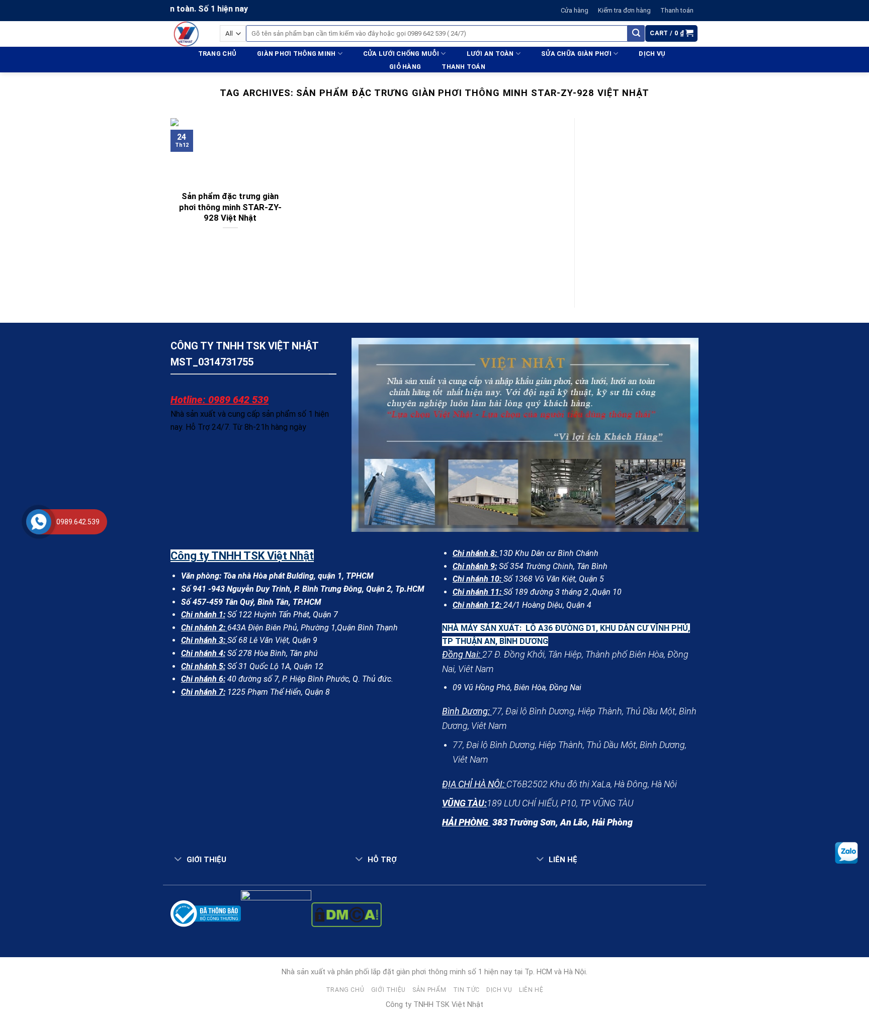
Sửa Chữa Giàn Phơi (576, 53)
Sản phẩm (429, 989)
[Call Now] (38, 521)
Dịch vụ (652, 53)
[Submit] (636, 33)
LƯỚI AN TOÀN (490, 53)
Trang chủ (217, 53)
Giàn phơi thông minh (296, 53)
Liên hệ (531, 989)
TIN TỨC (466, 989)
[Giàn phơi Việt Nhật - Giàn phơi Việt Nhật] (187, 34)
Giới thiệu (388, 989)
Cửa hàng (574, 10)
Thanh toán (676, 10)
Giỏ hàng (405, 66)
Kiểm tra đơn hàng (624, 10)
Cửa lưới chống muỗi (401, 53)
